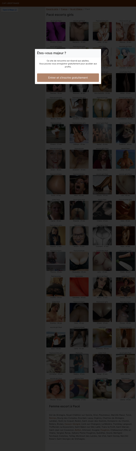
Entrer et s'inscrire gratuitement (68, 77)
